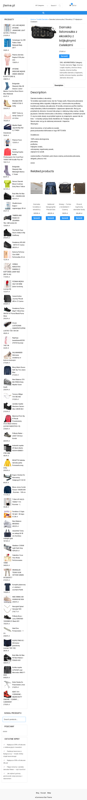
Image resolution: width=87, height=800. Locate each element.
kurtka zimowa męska (68, 75)
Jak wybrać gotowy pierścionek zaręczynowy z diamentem (12, 776)
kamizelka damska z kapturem (71, 73)
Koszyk (43, 793)
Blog (37, 793)
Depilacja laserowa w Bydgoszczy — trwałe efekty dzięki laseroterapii (13, 753)
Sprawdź (64, 56)
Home (33, 19)
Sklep (49, 793)
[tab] (58, 85)
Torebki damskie (42, 19)
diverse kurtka (71, 70)
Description (59, 85)
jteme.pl (9, 5)
